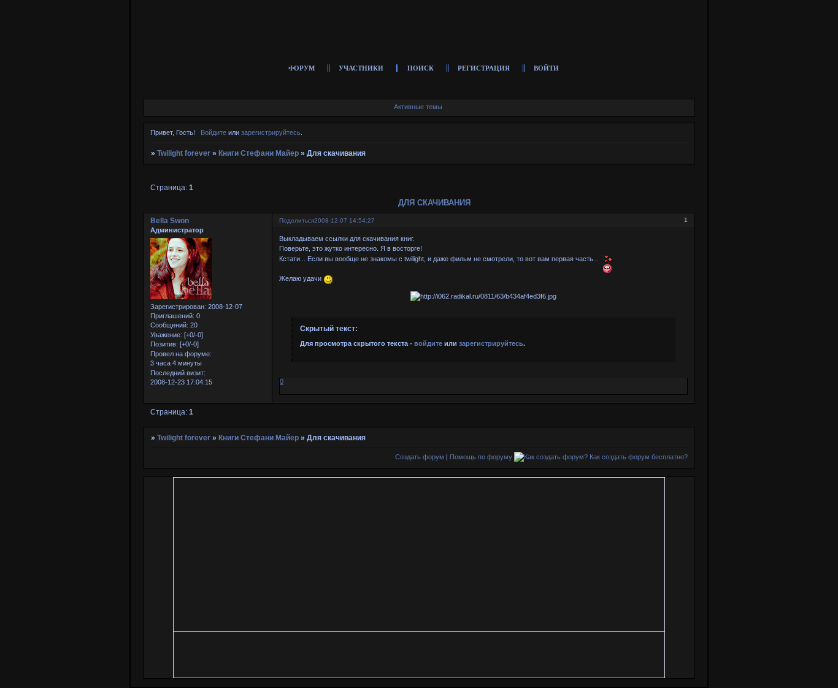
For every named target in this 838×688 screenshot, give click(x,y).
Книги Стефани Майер (258, 153)
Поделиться (296, 220)
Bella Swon (169, 220)
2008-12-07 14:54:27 (344, 220)
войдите (428, 343)
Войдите (213, 132)
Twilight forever (183, 153)
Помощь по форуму (481, 457)
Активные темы (418, 106)
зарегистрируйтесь (271, 132)
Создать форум (419, 457)
